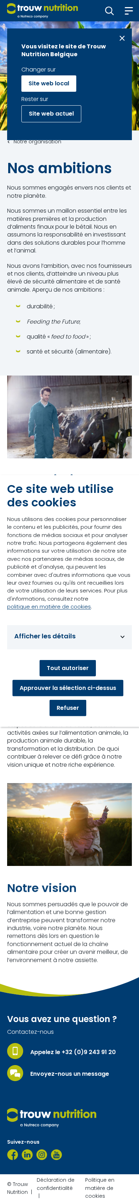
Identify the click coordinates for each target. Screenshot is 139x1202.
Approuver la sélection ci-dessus (68, 688)
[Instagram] (41, 1154)
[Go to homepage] (42, 10)
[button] (109, 10)
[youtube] (56, 1154)
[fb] (12, 1154)
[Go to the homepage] (51, 1117)
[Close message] (122, 38)
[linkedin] (27, 1154)
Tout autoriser (68, 668)
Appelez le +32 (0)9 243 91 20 (73, 1052)
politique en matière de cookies (49, 606)
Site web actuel (51, 114)
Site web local (49, 83)
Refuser (68, 708)
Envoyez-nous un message (69, 1074)
